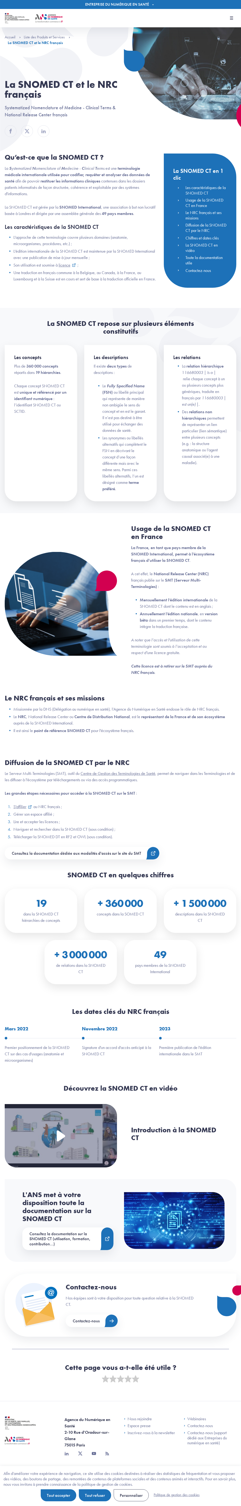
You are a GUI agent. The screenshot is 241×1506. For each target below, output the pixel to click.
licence (64, 265)
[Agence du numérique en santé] (17, 1444)
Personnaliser (131, 1495)
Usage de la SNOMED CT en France (204, 202)
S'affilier (19, 806)
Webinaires (196, 1418)
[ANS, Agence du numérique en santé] (49, 18)
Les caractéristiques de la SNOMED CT (205, 190)
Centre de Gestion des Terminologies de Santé (117, 773)
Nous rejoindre (140, 1418)
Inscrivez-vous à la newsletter (151, 1432)
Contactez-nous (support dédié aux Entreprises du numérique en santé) (207, 1437)
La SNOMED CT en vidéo (201, 247)
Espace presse (139, 1425)
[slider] (120, 1379)
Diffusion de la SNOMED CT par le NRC (205, 227)
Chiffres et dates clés (202, 238)
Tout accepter (58, 1495)
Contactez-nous (198, 270)
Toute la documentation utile (204, 260)
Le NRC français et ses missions (203, 215)
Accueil (10, 37)
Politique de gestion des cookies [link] (177, 1494)
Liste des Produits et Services (45, 37)
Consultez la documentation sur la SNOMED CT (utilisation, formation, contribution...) (60, 1239)
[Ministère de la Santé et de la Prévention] (20, 1426)
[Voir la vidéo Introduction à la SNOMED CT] (61, 1135)
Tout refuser (95, 1495)
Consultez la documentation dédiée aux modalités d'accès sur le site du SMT (76, 853)
